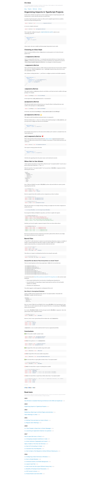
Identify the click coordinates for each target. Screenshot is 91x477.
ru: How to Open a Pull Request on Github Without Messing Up (41, 451)
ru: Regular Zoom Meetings (31, 422)
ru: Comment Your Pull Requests (32, 448)
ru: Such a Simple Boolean (31, 459)
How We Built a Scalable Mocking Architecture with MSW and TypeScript (43, 400)
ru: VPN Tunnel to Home (30, 471)
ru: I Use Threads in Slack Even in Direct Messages (37, 428)
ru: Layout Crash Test (29, 464)
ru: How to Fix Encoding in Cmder (33, 446)
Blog (25, 9)
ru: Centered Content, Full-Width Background (36, 461)
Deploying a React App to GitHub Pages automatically (38, 412)
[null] (26, 387)
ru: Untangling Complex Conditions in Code (35, 439)
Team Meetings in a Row (30, 414)
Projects (29, 9)
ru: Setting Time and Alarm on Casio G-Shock (36, 420)
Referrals (35, 9)
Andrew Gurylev (48, 138)
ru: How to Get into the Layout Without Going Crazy (38, 466)
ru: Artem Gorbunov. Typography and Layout (36, 441)
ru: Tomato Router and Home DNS (33, 473)
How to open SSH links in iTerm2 (33, 436)
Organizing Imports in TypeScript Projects (35, 406)
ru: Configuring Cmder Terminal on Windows (36, 456)
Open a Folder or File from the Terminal (35, 443)
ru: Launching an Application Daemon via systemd (37, 430)
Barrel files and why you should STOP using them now (45, 276)
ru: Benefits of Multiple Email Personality (35, 469)
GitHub (40, 9)
